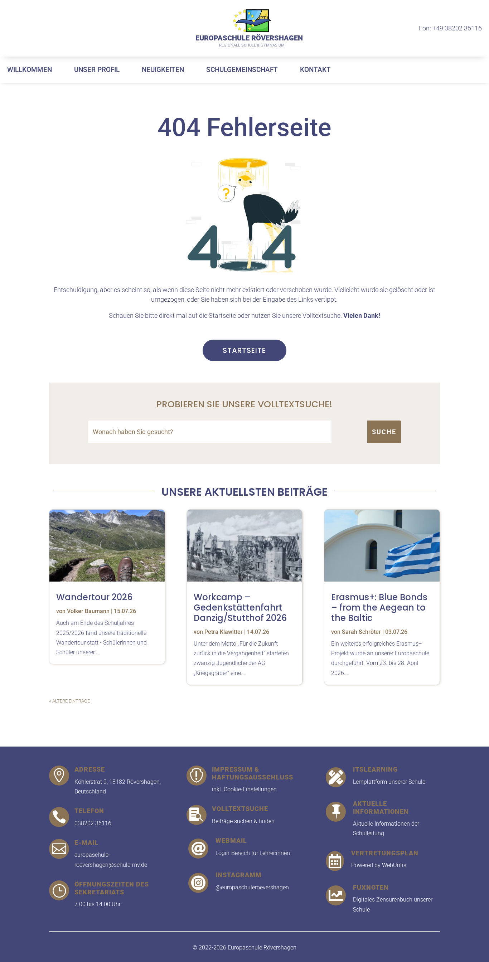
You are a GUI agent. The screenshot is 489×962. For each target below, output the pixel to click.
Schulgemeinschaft (242, 69)
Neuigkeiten (163, 69)
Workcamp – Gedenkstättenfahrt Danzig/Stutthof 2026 (240, 607)
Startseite (244, 350)
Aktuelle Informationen (381, 807)
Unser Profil (97, 69)
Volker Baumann (88, 611)
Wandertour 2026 (94, 597)
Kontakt (315, 69)
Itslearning (375, 769)
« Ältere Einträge (69, 701)
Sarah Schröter (361, 631)
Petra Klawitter (223, 631)
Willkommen (29, 69)
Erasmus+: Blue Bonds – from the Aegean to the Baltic (379, 607)
